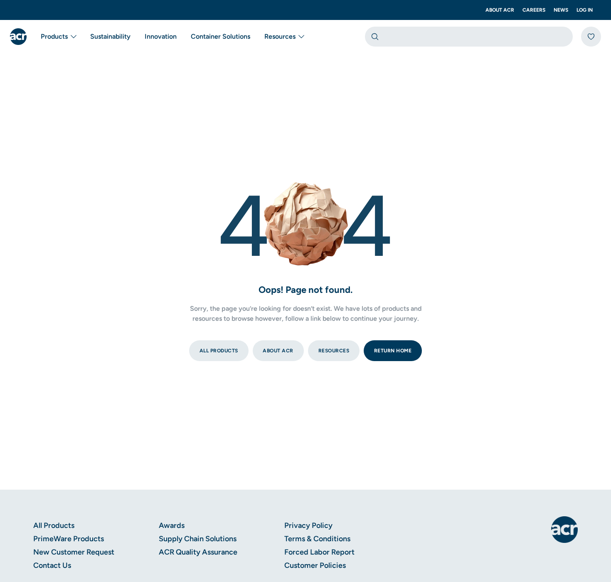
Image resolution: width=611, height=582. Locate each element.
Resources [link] (334, 351)
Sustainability (110, 36)
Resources (280, 36)
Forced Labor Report (319, 552)
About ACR (499, 10)
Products (54, 36)
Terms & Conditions (317, 538)
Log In (585, 10)
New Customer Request (73, 552)
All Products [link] (219, 351)
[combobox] (469, 37)
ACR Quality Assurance (198, 552)
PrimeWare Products (68, 538)
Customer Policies (315, 565)
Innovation (161, 36)
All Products (53, 525)
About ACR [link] (278, 351)
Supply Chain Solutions (198, 538)
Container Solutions (220, 36)
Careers (533, 10)
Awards (172, 525)
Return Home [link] (393, 351)
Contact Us (52, 565)
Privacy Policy (308, 525)
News (561, 10)
